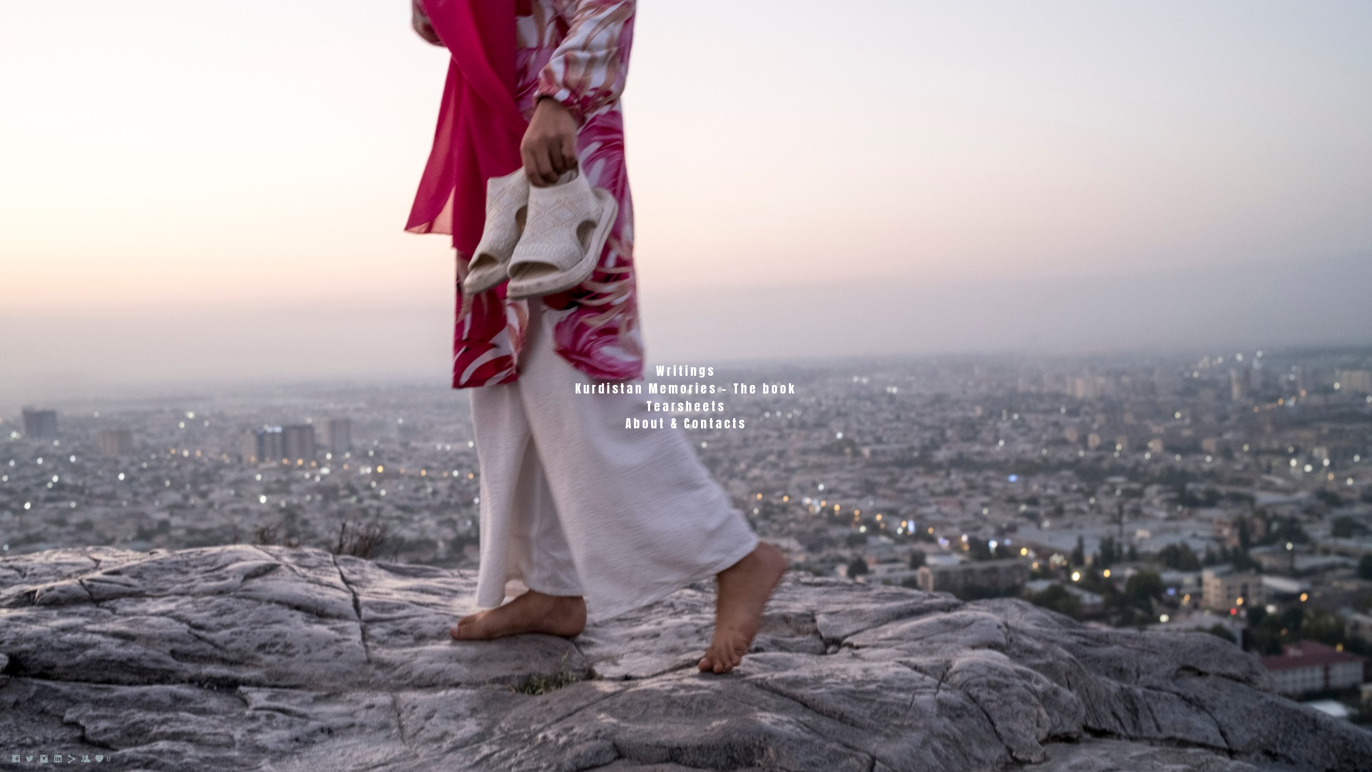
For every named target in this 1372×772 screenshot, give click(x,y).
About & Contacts (686, 423)
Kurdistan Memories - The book (685, 388)
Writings (685, 371)
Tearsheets (686, 406)
